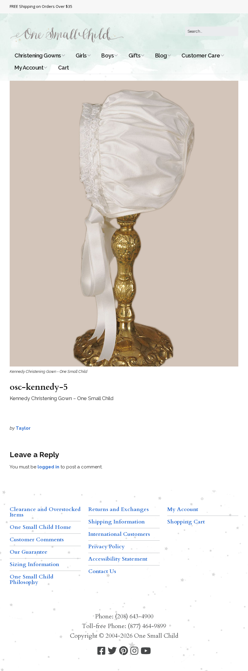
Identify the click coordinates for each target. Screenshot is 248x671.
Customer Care (200, 55)
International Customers (119, 534)
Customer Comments (37, 539)
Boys (107, 55)
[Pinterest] (123, 651)
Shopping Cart (186, 522)
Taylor (23, 428)
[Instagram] (134, 651)
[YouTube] (146, 651)
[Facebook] (101, 651)
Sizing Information (34, 564)
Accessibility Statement (117, 559)
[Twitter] (112, 651)
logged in (48, 467)
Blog (161, 55)
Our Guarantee (28, 552)
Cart (63, 67)
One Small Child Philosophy (32, 579)
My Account (29, 67)
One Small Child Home (40, 527)
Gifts (135, 55)
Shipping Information (116, 522)
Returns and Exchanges (118, 509)
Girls (81, 55)
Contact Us (102, 571)
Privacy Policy (106, 546)
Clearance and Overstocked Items (45, 512)
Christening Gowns (38, 55)
